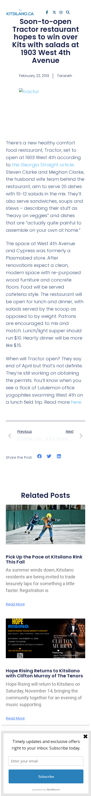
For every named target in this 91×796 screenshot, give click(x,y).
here (76, 402)
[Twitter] (55, 13)
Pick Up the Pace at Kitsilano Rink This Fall (44, 559)
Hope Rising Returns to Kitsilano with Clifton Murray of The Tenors (44, 673)
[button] (39, 456)
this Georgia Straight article (43, 165)
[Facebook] (48, 13)
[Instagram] (61, 13)
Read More (15, 604)
